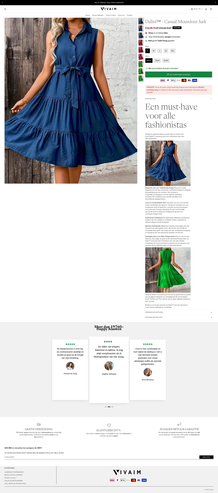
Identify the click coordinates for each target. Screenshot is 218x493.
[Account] (205, 9)
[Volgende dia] (215, 2)
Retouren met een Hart (153, 317)
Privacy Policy (10, 478)
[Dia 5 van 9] (141, 50)
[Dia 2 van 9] (141, 28)
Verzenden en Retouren (154, 312)
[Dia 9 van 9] (141, 78)
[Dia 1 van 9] (141, 21)
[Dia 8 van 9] (141, 71)
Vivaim (211, 490)
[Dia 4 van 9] (141, 43)
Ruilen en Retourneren (14, 481)
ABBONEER (206, 457)
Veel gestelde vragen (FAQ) (15, 483)
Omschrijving (150, 99)
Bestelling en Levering (14, 475)
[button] (105, 406)
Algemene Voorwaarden (14, 472)
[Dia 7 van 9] (141, 64)
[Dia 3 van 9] (141, 35)
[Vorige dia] (2, 2)
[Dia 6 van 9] (141, 57)
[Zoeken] (5, 9)
